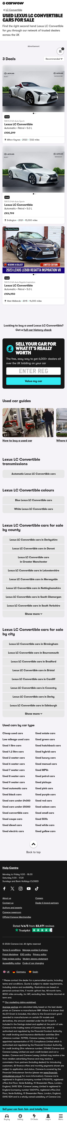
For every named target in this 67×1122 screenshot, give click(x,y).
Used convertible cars (15, 813)
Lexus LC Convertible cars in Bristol (33, 670)
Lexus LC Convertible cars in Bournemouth (33, 652)
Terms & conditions (11, 950)
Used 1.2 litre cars (13, 751)
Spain (35, 972)
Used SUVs (41, 819)
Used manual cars (46, 764)
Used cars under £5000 (16, 806)
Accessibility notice (11, 963)
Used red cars (43, 800)
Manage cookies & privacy (35, 950)
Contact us (7, 903)
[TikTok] (37, 889)
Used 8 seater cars (13, 776)
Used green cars (45, 739)
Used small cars (44, 813)
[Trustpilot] (33, 930)
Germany (21, 972)
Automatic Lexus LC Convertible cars (34, 473)
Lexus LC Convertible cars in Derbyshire (33, 539)
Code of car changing (33, 963)
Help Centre (10, 867)
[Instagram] (21, 889)
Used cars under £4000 (16, 800)
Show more (32, 613)
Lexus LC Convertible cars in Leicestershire (33, 570)
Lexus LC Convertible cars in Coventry (34, 688)
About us (6, 898)
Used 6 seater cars (13, 764)
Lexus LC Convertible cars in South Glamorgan (33, 597)
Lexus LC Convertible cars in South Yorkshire (33, 605)
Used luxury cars (45, 757)
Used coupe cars (12, 819)
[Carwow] (13, 3)
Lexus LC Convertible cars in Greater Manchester (33, 559)
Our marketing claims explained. (20, 1002)
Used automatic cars (14, 788)
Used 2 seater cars (13, 757)
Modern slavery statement (35, 958)
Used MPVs (41, 770)
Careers (39, 898)
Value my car (33, 381)
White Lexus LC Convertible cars (33, 509)
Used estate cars (45, 733)
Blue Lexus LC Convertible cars (33, 500)
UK (8, 972)
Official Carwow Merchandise (16, 917)
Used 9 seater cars (13, 782)
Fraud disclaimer (10, 954)
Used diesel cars (12, 825)
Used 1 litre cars (11, 745)
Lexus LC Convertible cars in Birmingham (33, 644)
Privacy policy (39, 954)
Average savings (10, 1007)
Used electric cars (13, 831)
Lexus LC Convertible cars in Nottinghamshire (33, 588)
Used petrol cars (45, 776)
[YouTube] (29, 889)
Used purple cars (45, 794)
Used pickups (43, 782)
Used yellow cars (45, 831)
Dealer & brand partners (47, 903)
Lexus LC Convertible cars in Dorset (33, 548)
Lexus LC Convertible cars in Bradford (33, 661)
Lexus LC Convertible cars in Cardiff (33, 679)
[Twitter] (13, 889)
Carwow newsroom (11, 912)
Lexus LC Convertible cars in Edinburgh (33, 705)
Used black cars (12, 794)
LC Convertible (14, 10)
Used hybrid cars (45, 751)
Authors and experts (12, 907)
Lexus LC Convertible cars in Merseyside (33, 579)
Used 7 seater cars (13, 770)
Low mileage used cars (15, 739)
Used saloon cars (45, 806)
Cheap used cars (12, 733)
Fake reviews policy (11, 958)
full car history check (38, 330)
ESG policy (25, 954)
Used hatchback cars (48, 745)
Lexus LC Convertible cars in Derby (34, 696)
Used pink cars (44, 788)
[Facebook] (4, 889)
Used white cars (44, 825)
